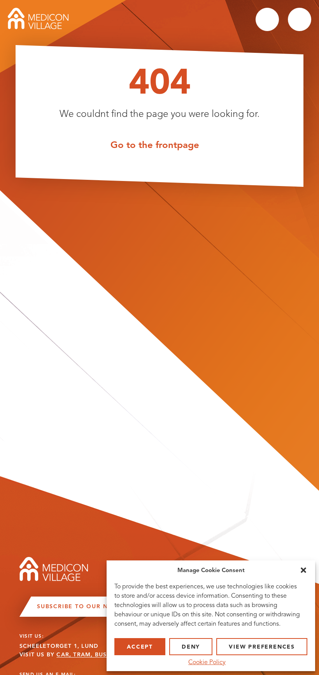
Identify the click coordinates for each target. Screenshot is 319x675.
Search (267, 19)
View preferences (262, 647)
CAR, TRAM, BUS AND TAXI (97, 654)
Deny (191, 647)
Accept (140, 647)
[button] (303, 570)
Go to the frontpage (154, 144)
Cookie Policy (207, 662)
